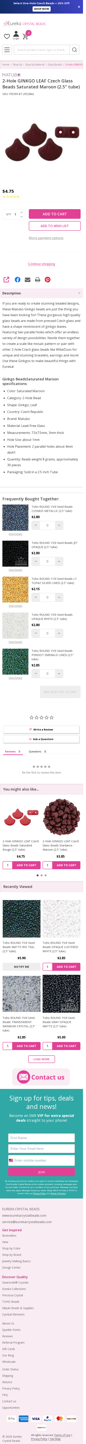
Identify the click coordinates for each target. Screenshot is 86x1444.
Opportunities (11, 1407)
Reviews (7, 1336)
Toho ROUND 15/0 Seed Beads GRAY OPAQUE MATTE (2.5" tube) (59, 1022)
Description (11, 293)
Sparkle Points (11, 1330)
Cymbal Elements (13, 1314)
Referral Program (13, 1342)
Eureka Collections (14, 1289)
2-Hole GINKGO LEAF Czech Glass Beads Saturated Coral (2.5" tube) (61, 845)
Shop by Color (11, 1248)
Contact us (9, 1401)
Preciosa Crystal (12, 1295)
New (5, 1242)
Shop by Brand (11, 1255)
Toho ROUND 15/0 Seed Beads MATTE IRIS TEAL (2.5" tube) (19, 947)
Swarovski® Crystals (15, 1282)
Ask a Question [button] (43, 739)
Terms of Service (58, 1193)
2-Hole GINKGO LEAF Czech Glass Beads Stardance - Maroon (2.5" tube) (21, 845)
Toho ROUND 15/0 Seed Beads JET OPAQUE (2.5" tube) (55, 545)
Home (5, 64)
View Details (15, 534)
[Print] (37, 279)
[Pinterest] (47, 279)
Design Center (11, 1267)
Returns (7, 1382)
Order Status (10, 1369)
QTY (8, 214)
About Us (8, 1323)
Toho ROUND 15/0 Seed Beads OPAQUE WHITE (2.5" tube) (52, 617)
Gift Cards (8, 1349)
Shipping (7, 1376)
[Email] (27, 279)
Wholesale (9, 1362)
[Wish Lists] (6, 36)
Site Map (55, 1439)
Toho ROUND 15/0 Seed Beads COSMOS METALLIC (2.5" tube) (52, 509)
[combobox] (41, 50)
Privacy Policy (39, 1193)
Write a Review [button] (43, 729)
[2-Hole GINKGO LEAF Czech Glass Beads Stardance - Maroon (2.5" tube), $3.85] (22, 817)
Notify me (21, 967)
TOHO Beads (10, 1301)
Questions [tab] (35, 751)
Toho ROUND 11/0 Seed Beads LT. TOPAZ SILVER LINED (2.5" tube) (54, 581)
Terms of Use (62, 1435)
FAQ (5, 1395)
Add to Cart (55, 214)
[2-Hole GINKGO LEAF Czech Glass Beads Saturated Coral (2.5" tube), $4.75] (62, 817)
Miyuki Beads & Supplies (18, 1308)
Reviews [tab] (10, 751)
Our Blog (8, 1355)
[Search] (74, 50)
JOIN (41, 1172)
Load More (41, 1059)
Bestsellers (9, 1235)
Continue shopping (41, 264)
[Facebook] (17, 279)
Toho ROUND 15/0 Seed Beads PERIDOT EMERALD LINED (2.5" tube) (53, 655)
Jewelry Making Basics (16, 1261)
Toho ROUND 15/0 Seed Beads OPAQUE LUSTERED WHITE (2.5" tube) (60, 947)
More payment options (46, 238)
